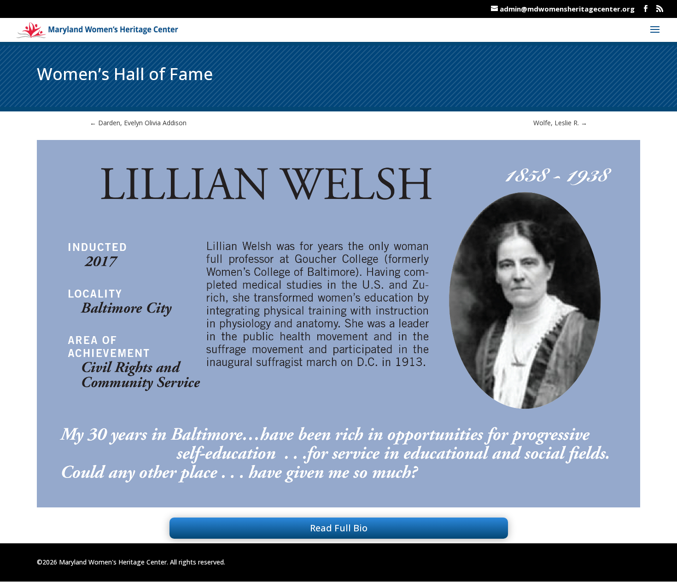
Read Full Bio (339, 528)
